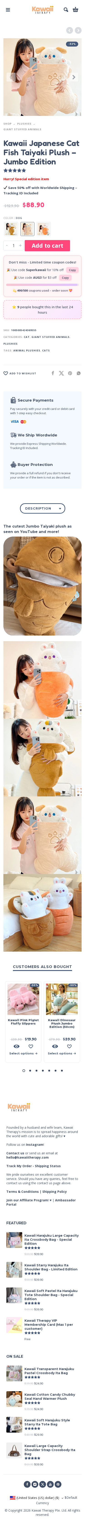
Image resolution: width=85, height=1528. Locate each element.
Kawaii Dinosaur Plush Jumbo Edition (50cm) (61, 1023)
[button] (8, 9)
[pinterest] (58, 1484)
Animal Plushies (26, 350)
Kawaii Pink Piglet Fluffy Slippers (23, 1021)
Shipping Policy (54, 1191)
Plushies (24, 123)
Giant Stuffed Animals (22, 129)
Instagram (34, 1144)
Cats (46, 350)
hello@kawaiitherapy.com (27, 1157)
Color (8, 218)
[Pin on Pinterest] (68, 373)
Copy (72, 270)
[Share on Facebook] (51, 373)
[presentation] (11, 77)
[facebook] (27, 1484)
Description (38, 508)
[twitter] (42, 1484)
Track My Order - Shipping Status (33, 1166)
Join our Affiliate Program (27, 1200)
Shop (7, 123)
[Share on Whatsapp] (77, 373)
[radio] (11, 229)
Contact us (15, 1153)
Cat (27, 337)
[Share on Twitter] (60, 373)
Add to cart (47, 245)
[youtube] (50, 1484)
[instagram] (35, 1484)
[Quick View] (16, 1046)
